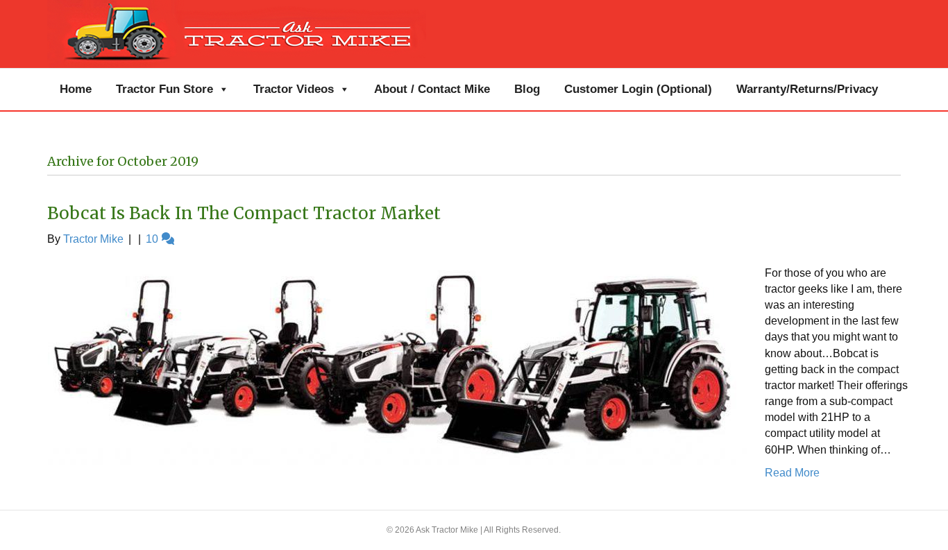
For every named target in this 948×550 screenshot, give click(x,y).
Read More (792, 473)
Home (76, 89)
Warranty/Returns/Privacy (807, 89)
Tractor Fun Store (164, 89)
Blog (527, 89)
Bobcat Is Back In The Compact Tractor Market (244, 213)
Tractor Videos (293, 89)
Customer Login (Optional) (638, 89)
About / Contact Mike (432, 89)
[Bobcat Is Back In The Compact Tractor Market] (392, 364)
